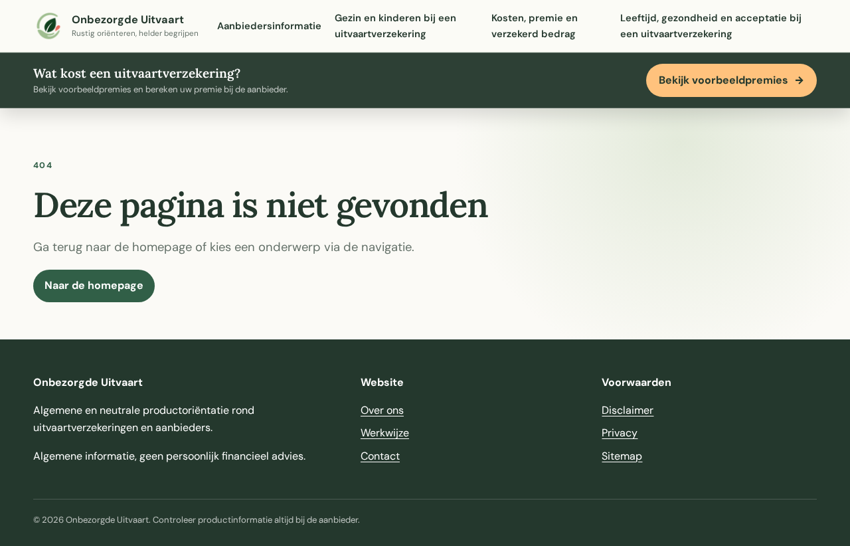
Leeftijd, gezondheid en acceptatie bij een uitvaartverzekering (711, 26)
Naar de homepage (93, 285)
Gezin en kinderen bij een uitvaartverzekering (395, 26)
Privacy (620, 433)
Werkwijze (385, 433)
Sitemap (622, 456)
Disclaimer (627, 410)
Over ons (382, 410)
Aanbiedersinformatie (269, 26)
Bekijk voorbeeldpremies (731, 80)
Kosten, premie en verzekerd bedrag (534, 26)
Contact (380, 456)
